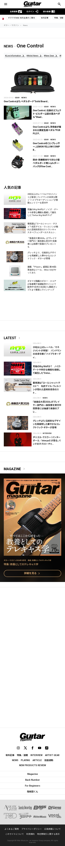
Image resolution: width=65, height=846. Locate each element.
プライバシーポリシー (31, 829)
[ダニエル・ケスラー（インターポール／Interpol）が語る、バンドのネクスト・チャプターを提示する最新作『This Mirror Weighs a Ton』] (18, 439)
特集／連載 (22, 755)
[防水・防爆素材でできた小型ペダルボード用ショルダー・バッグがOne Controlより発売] (18, 162)
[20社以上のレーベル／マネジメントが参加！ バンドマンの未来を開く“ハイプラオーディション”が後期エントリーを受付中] (18, 349)
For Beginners (32, 785)
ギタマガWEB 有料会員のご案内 (21, 18)
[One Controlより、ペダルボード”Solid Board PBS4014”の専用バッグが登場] (32, 81)
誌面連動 (48, 760)
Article (37, 760)
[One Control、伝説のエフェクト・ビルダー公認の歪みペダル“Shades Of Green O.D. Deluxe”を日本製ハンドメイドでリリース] (18, 113)
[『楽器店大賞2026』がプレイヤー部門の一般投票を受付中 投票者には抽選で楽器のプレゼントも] (18, 404)
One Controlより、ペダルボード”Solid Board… (26, 101)
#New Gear (51, 55)
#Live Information (15, 55)
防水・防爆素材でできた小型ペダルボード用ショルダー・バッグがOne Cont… (46, 163)
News (25, 25)
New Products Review (32, 765)
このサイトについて (14, 834)
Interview (47, 433)
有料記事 (44, 18)
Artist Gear (52, 755)
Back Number (32, 780)
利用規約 (30, 834)
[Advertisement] (32, 624)
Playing (25, 760)
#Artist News (35, 55)
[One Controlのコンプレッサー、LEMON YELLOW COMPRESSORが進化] (18, 145)
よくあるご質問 (11, 829)
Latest (12, 338)
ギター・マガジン (11, 25)
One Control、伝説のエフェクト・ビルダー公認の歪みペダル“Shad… (47, 113)
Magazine (15, 469)
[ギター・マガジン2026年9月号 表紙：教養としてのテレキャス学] (32, 553)
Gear (17, 97)
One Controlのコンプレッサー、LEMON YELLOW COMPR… (46, 146)
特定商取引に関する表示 (48, 834)
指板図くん (32, 791)
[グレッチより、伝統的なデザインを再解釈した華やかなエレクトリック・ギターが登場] (18, 423)
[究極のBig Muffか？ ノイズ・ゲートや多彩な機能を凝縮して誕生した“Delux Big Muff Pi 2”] (18, 369)
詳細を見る (32, 573)
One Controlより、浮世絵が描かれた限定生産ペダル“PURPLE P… (47, 130)
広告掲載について (52, 829)
